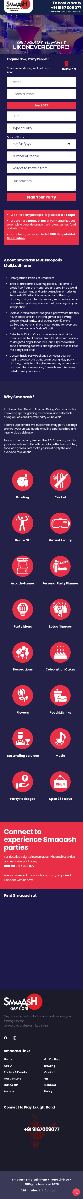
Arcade (9, 1091)
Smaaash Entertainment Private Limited (40, 1180)
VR (46, 1079)
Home (8, 1059)
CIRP (23, 1190)
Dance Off (11, 1085)
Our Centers (12, 1079)
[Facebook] (5, 1038)
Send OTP (42, 105)
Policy (48, 1091)
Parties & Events (15, 1072)
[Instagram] (14, 1038)
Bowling (49, 1066)
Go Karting (51, 1059)
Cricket (49, 1072)
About (8, 1066)
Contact (50, 1085)
